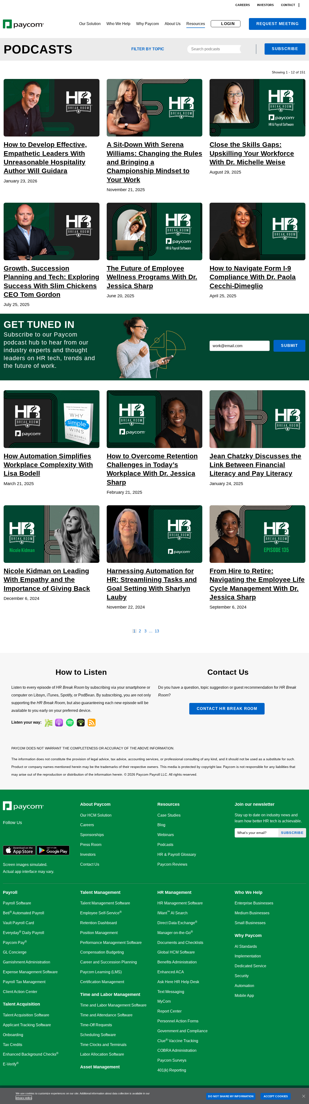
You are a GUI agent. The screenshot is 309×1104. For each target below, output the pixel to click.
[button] (90, 23)
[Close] (303, 1096)
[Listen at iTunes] (59, 722)
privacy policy (24, 1097)
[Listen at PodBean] (81, 722)
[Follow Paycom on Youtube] (54, 833)
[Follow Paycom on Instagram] (43, 833)
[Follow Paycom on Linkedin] (8, 833)
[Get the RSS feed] (91, 722)
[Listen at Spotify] (70, 722)
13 (157, 631)
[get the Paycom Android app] (53, 854)
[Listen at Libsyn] (48, 722)
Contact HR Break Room (227, 709)
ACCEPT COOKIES (276, 1096)
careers (242, 5)
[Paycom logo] (23, 24)
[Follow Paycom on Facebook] (31, 833)
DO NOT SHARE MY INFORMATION (230, 1096)
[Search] (304, 4)
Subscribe (285, 49)
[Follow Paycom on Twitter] (19, 833)
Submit (289, 346)
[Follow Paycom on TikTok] (66, 833)
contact (288, 5)
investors (265, 5)
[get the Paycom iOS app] (19, 854)
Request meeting (277, 24)
